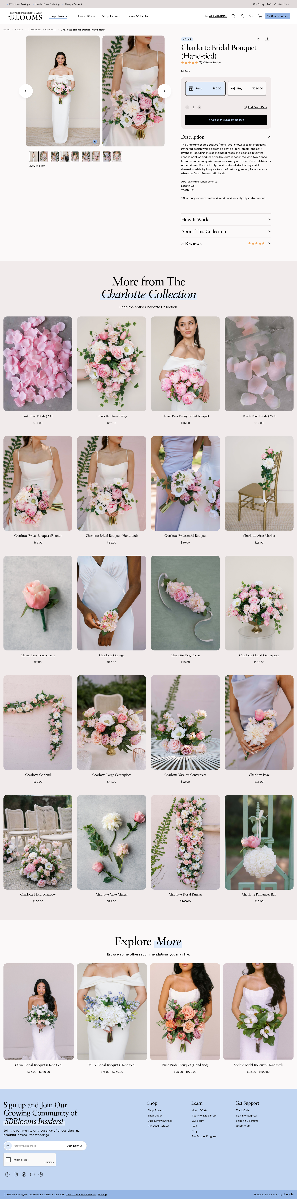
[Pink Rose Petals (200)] (37, 363)
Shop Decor (155, 1115)
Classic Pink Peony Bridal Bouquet (185, 416)
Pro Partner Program (204, 1136)
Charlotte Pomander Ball (259, 894)
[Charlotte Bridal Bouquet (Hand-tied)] (111, 483)
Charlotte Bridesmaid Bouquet (185, 535)
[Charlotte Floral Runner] (185, 842)
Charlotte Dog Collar (185, 655)
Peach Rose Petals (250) (259, 416)
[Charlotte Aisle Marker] (259, 483)
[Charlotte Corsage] (111, 603)
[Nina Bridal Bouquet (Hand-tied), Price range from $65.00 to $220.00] (185, 1011)
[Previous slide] (26, 91)
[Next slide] (164, 91)
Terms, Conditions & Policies (81, 1194)
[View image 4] (65, 156)
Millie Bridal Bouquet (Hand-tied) (112, 1065)
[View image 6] (86, 156)
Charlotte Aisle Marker (259, 535)
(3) (200, 62)
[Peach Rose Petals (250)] (259, 363)
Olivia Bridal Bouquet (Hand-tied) (39, 1065)
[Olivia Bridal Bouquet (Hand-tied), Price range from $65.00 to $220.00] (38, 1011)
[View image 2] (44, 156)
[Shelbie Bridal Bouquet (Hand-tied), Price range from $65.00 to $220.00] (258, 1011)
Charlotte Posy (259, 774)
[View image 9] (117, 156)
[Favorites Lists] (251, 16)
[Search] (233, 16)
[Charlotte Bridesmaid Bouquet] (185, 483)
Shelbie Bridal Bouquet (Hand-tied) (258, 1065)
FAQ (269, 4)
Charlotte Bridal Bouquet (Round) (37, 535)
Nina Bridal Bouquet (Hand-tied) (185, 1065)
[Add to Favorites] (258, 39)
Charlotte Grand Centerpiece (259, 655)
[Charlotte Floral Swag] (111, 363)
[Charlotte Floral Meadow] (37, 842)
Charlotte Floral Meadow (38, 894)
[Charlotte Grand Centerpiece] (259, 603)
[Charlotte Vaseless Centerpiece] (185, 722)
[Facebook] (7, 1174)
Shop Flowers (156, 1110)
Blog (194, 1131)
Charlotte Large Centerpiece (111, 774)
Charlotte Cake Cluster (112, 894)
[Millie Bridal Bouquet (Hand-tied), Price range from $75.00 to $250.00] (112, 1011)
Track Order (243, 1110)
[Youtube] (32, 1174)
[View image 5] (75, 156)
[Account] (242, 16)
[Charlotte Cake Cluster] (111, 842)
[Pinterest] (40, 1174)
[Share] (267, 39)
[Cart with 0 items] (260, 16)
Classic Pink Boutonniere (38, 655)
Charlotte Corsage (111, 655)
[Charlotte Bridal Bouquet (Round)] (37, 483)
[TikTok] (24, 1174)
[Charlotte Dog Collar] (185, 603)
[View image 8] (106, 156)
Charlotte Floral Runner (185, 894)
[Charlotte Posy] (259, 722)
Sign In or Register (246, 1115)
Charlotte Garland (38, 774)
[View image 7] (96, 156)
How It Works (200, 1110)
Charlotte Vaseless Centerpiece (185, 774)
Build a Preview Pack (160, 1121)
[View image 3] (54, 156)
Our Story (258, 4)
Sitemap (102, 1194)
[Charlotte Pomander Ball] (259, 842)
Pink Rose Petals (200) (37, 416)
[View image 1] (34, 156)
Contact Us (280, 4)
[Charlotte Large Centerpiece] (111, 722)
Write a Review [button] (212, 62)
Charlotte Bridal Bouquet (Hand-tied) (112, 535)
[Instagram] (15, 1174)
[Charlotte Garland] (37, 722)
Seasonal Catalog (158, 1126)
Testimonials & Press (204, 1115)
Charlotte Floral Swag (111, 416)
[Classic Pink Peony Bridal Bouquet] (185, 363)
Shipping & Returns (247, 1121)
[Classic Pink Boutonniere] (37, 603)
